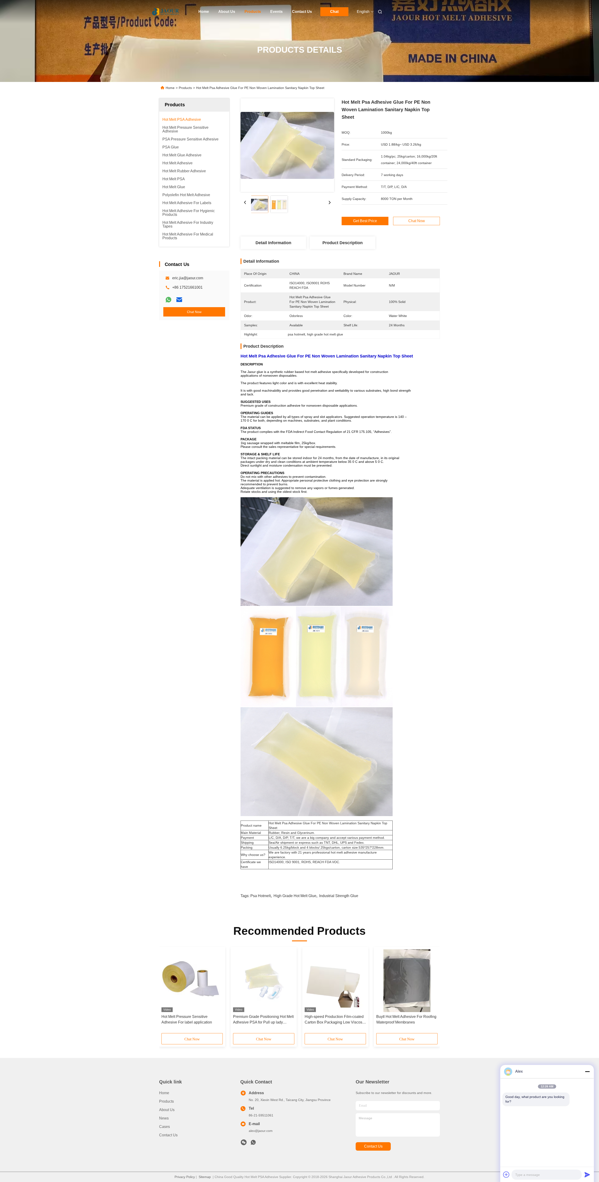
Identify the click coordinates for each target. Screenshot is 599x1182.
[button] (167, 991)
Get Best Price (365, 221)
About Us (226, 12)
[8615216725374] (253, 1143)
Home (203, 12)
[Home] (166, 12)
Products (253, 12)
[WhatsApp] (168, 299)
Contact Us (302, 12)
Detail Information (273, 242)
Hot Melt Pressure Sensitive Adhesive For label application (186, 1019)
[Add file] (506, 1174)
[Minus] (587, 1071)
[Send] (587, 1174)
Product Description (342, 242)
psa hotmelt (260, 896)
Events (276, 12)
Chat (334, 12)
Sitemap (205, 1177)
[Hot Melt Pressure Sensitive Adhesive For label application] (192, 980)
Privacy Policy (185, 1177)
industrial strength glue (338, 896)
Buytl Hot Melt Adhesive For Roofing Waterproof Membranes (406, 1019)
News (164, 1118)
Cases (164, 1127)
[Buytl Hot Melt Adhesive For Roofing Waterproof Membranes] (407, 980)
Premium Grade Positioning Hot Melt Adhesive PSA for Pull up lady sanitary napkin (263, 1020)
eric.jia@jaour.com (187, 278)
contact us (373, 1146)
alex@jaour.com (261, 1131)
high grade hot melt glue (295, 896)
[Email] (179, 299)
